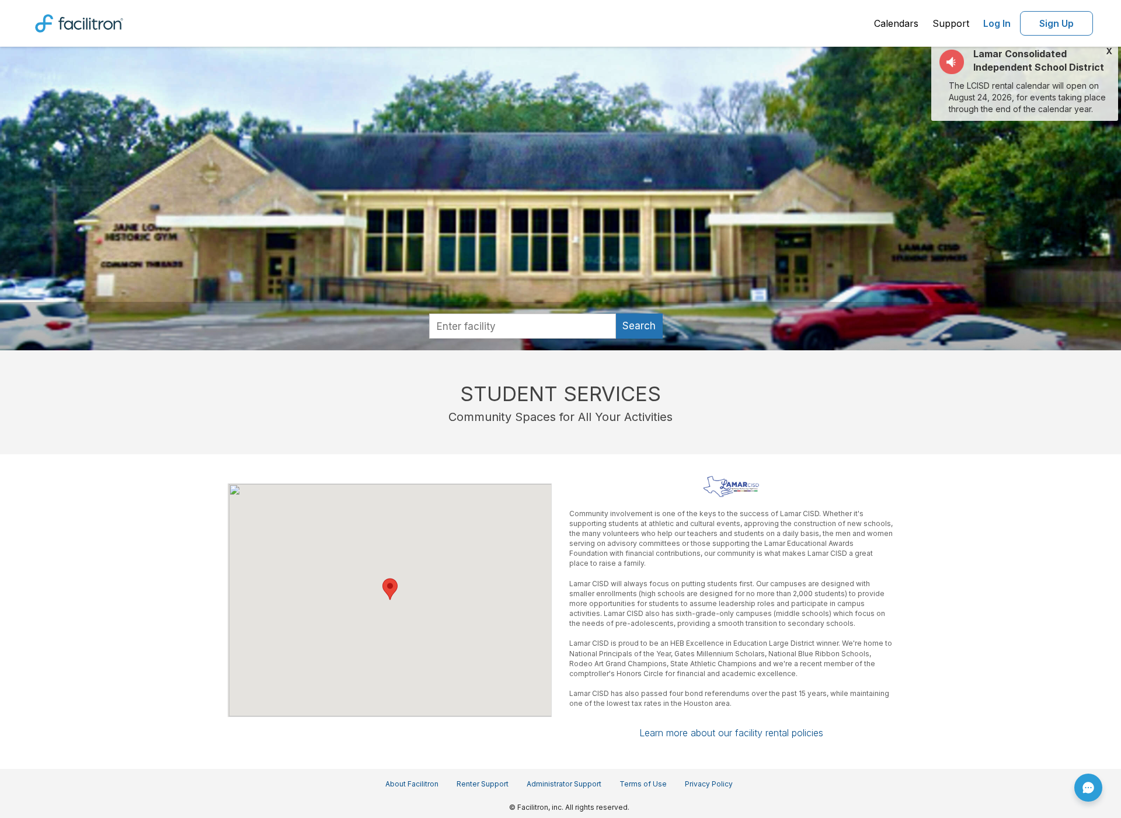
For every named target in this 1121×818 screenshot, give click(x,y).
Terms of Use (643, 783)
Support (950, 23)
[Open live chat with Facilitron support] (1088, 788)
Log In (997, 23)
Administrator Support (564, 783)
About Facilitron (411, 783)
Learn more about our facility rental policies (731, 733)
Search (639, 326)
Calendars (896, 23)
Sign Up (1056, 23)
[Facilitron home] (79, 22)
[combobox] (522, 326)
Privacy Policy (709, 783)
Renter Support (483, 783)
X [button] (1109, 51)
